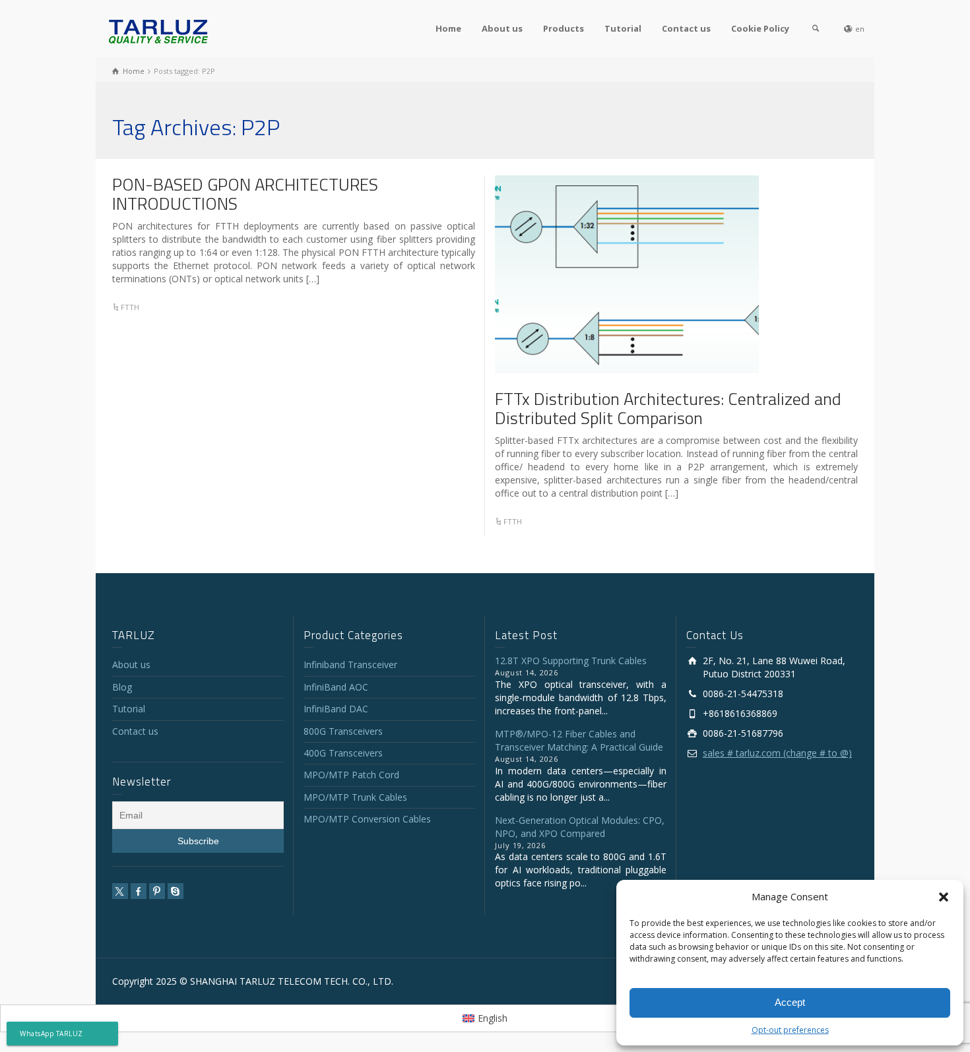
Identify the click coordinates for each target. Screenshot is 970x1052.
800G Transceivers (343, 731)
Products (563, 28)
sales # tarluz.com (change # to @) (777, 753)
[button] (943, 897)
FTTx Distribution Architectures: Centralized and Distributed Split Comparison (668, 408)
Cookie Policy (760, 28)
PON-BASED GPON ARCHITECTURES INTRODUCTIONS (245, 193)
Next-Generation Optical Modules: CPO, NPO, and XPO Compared (579, 827)
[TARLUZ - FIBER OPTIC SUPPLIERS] (158, 30)
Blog (122, 687)
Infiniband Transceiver (350, 664)
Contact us (686, 28)
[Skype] (175, 891)
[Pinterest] (157, 891)
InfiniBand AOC (336, 687)
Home (448, 28)
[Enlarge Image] (627, 274)
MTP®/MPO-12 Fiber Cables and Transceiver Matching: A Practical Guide (579, 740)
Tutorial (622, 28)
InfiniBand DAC (336, 708)
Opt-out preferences (790, 1030)
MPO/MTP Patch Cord (351, 774)
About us (502, 28)
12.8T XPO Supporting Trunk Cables (571, 660)
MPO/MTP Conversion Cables (367, 819)
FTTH (130, 307)
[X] (120, 891)
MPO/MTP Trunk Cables (355, 797)
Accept (790, 1002)
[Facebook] (138, 891)
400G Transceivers (343, 753)
